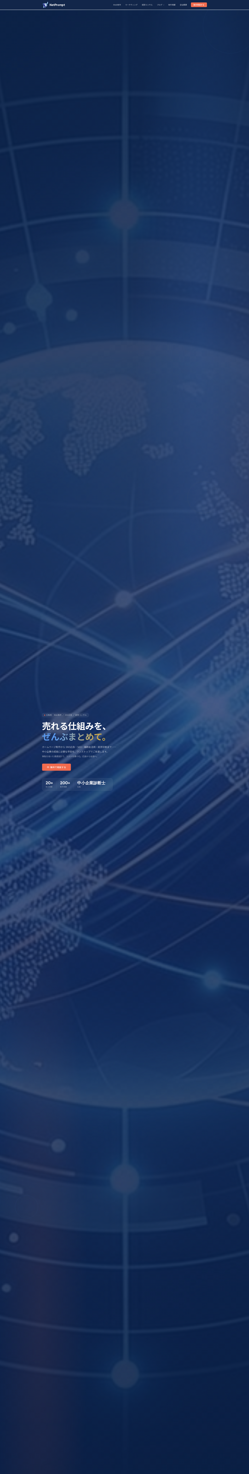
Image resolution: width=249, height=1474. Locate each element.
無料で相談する (58, 767)
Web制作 (117, 4)
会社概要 (183, 4)
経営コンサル (147, 4)
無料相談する (199, 4)
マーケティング (131, 4)
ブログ (159, 4)
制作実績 (171, 4)
